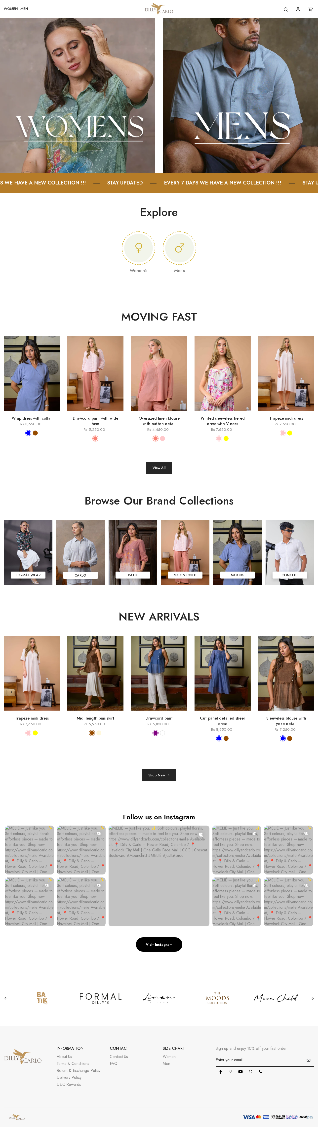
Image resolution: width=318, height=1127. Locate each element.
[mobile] (260, 1072)
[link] (77, 95)
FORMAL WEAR (28, 575)
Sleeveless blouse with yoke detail (190, 721)
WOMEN (11, 8)
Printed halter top (253, 718)
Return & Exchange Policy (78, 1070)
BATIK (133, 575)
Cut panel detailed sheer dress (126, 721)
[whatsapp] (250, 1072)
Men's (179, 270)
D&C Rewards (69, 1084)
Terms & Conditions (73, 1063)
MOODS (237, 575)
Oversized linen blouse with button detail (159, 421)
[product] (10, 413)
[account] (299, 9)
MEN (24, 8)
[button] (305, 692)
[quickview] (24, 413)
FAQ (114, 1063)
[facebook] (221, 1072)
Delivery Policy (69, 1077)
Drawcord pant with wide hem (95, 421)
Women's (138, 270)
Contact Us (119, 1056)
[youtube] (240, 1072)
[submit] (308, 1060)
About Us (64, 1056)
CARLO (80, 575)
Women (169, 1056)
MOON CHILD (185, 575)
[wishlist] (39, 413)
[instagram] (231, 1072)
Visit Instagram (159, 944)
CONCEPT (289, 575)
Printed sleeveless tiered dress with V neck (223, 421)
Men (166, 1063)
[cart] (311, 9)
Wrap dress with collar (32, 418)
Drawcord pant (62, 718)
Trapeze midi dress (286, 418)
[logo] (159, 9)
